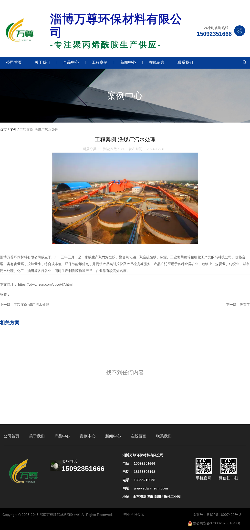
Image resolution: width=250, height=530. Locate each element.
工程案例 (99, 62)
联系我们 (185, 62)
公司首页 (14, 62)
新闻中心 (128, 62)
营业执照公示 (134, 515)
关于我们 (42, 62)
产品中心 (71, 62)
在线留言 (157, 62)
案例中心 (87, 436)
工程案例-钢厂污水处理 (31, 305)
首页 (4, 130)
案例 (13, 130)
